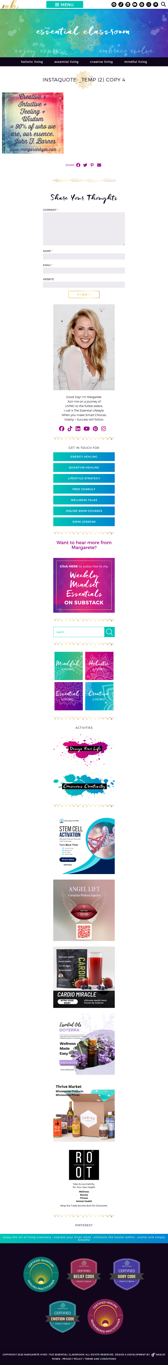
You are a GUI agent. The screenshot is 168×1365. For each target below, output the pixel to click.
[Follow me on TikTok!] (120, 4)
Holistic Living (32, 61)
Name (47, 250)
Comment (50, 209)
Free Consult (84, 489)
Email (47, 265)
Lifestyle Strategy (84, 478)
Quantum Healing (84, 467)
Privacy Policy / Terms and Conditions (89, 1358)
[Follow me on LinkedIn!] (127, 4)
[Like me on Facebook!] (113, 4)
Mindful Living (135, 61)
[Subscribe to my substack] (155, 4)
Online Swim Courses (84, 510)
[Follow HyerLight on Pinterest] (141, 4)
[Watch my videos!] (134, 4)
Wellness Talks (84, 500)
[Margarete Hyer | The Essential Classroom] (10, 6)
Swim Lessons (84, 521)
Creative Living (101, 61)
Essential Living (66, 61)
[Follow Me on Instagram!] (148, 4)
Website (48, 279)
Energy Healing (84, 456)
